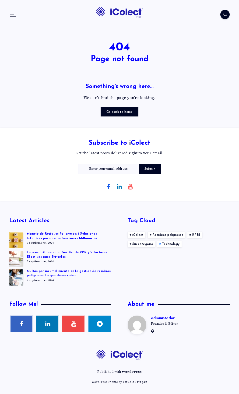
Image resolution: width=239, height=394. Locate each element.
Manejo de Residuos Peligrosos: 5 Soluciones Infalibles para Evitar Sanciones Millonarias (62, 236)
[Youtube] (130, 186)
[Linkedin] (119, 186)
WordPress (132, 372)
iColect (138, 235)
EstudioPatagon (135, 382)
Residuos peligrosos (167, 235)
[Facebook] (108, 186)
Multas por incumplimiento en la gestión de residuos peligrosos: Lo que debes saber (69, 273)
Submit (149, 168)
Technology (171, 244)
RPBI (196, 235)
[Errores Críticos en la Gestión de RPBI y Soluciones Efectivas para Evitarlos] (16, 258)
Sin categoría (142, 244)
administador (163, 318)
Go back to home (119, 111)
